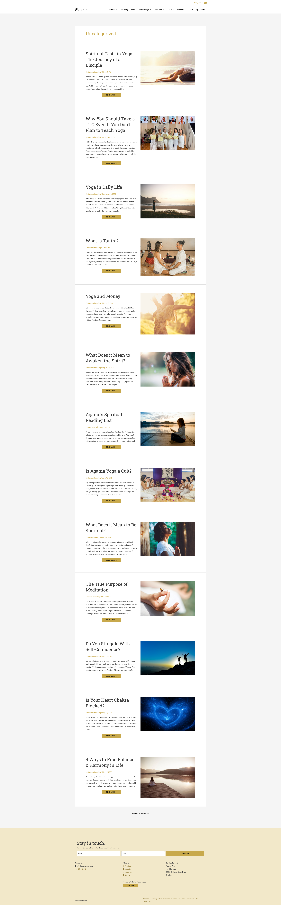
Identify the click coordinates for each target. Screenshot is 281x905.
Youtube (127, 869)
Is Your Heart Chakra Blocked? (107, 703)
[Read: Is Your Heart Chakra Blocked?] (167, 714)
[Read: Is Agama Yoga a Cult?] (167, 485)
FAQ (191, 10)
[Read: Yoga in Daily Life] (167, 201)
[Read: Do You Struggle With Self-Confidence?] (167, 658)
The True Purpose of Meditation (106, 587)
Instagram (128, 872)
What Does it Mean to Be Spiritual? (111, 527)
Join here (130, 885)
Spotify (127, 875)
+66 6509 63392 (80, 869)
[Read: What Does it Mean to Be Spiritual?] (167, 539)
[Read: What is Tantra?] (167, 257)
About (170, 10)
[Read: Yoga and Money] (167, 314)
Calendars (111, 10)
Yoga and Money (103, 296)
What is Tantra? (102, 241)
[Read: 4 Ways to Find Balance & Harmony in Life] (167, 777)
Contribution (181, 10)
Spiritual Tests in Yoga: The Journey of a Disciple (109, 59)
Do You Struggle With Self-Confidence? (108, 646)
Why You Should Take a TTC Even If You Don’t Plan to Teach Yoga (110, 124)
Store (133, 10)
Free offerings (144, 10)
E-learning (124, 10)
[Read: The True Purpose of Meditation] (167, 598)
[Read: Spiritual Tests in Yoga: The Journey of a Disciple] (167, 68)
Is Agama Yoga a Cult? (109, 471)
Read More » (111, 94)
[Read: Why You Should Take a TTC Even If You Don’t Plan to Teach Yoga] (167, 133)
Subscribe (185, 854)
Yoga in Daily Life (104, 187)
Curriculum (158, 10)
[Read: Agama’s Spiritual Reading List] (167, 429)
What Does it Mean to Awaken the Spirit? (108, 358)
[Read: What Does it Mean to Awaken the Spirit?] (167, 369)
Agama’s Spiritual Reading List (104, 417)
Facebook (128, 866)
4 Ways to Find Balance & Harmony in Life (110, 762)
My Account (200, 10)
